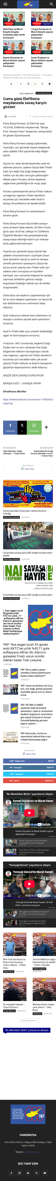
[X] (28, 84)
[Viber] (42, 84)
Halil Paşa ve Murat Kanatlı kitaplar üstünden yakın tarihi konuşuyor (14, 33)
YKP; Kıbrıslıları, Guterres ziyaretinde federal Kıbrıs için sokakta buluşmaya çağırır (36, 736)
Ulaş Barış (37, 1014)
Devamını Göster (28, 1020)
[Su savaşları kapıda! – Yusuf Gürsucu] (14, 989)
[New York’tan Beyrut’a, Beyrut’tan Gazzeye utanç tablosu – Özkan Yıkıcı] (14, 944)
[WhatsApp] (35, 84)
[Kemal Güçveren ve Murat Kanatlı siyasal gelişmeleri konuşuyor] (14, 47)
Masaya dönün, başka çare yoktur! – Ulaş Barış (43, 1007)
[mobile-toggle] (5, 4)
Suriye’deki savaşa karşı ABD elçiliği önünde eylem (27, 595)
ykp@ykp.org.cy (32, 1151)
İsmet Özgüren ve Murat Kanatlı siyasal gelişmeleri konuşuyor (42, 61)
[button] (51, 4)
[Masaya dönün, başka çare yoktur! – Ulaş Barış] (44, 989)
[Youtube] (45, 1173)
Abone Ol (49, 780)
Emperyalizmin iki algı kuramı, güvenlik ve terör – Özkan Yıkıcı (42, 453)
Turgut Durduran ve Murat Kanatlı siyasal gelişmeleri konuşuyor (42, 33)
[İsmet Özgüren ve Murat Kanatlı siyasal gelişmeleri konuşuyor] (42, 47)
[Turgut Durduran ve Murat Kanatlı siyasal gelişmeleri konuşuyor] (42, 19)
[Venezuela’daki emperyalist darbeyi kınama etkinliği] (28, 493)
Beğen (51, 761)
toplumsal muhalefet (12, 75)
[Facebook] (21, 84)
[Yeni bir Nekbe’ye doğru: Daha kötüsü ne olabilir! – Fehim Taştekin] (44, 944)
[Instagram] (19, 1173)
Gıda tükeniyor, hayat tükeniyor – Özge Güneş (14, 452)
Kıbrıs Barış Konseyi (31, 75)
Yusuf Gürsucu (9, 1011)
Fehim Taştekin (39, 969)
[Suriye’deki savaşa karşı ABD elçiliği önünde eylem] (28, 577)
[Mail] (28, 1173)
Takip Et (50, 767)
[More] (49, 84)
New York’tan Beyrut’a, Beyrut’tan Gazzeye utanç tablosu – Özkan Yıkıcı (14, 963)
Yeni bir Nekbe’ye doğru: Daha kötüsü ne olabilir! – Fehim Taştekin (44, 962)
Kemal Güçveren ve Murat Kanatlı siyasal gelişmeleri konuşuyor (14, 61)
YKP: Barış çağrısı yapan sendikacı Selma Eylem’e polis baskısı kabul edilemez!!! (36, 672)
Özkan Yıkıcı (8, 971)
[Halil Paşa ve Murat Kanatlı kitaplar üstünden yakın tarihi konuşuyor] (14, 19)
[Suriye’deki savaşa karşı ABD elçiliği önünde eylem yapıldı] (28, 535)
